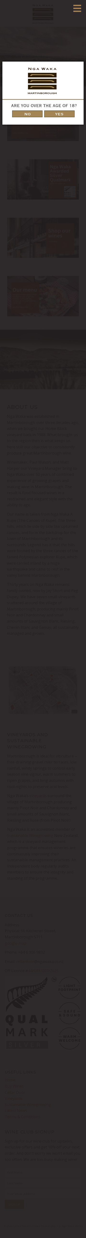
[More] (77, 8)
